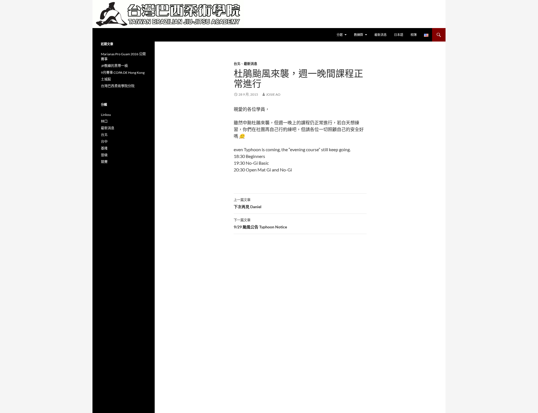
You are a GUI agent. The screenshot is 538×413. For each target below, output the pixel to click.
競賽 (104, 162)
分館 (340, 34)
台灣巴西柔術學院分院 (117, 86)
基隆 (104, 148)
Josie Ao (273, 94)
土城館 (106, 79)
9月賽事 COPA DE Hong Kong (123, 72)
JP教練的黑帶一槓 (114, 66)
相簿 (414, 34)
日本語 (398, 34)
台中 (104, 141)
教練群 (358, 34)
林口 (104, 121)
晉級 (104, 155)
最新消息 (380, 34)
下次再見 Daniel (247, 203)
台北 (237, 64)
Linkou (106, 115)
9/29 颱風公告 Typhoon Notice (260, 223)
